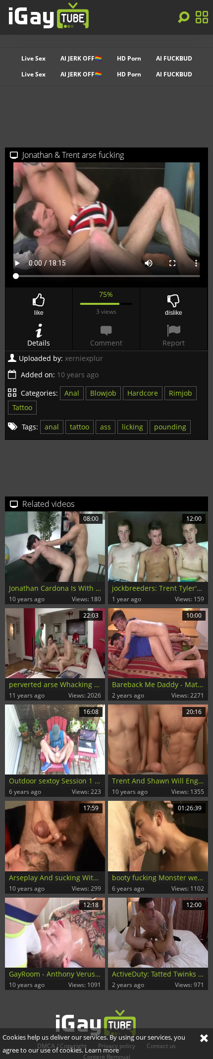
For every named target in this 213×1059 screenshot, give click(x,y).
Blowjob (103, 393)
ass (105, 426)
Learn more (102, 1050)
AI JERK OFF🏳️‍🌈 (81, 58)
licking (132, 426)
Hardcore (142, 393)
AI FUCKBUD (174, 58)
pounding (170, 426)
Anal (71, 393)
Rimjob (180, 393)
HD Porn (129, 58)
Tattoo (22, 407)
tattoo (79, 426)
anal (52, 426)
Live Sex (33, 58)
